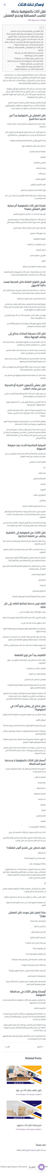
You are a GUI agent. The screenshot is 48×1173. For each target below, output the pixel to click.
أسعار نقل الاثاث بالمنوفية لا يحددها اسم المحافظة (25, 61)
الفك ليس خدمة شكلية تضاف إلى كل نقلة (28, 52)
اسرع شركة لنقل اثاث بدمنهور (29, 1125)
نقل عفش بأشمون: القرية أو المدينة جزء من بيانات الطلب (23, 42)
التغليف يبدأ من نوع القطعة (33, 55)
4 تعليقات (38, 1129)
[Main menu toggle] (4, 4)
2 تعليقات (38, 1094)
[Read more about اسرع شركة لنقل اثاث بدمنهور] (24, 1110)
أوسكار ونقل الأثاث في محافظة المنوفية (29, 69)
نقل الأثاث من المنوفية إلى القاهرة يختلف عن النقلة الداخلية (25, 48)
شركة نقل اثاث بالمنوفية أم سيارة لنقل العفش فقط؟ (24, 34)
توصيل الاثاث (30, 1094)
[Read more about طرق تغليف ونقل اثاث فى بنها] (24, 1075)
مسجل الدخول (31, 1150)
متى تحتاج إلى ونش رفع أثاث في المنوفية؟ (28, 58)
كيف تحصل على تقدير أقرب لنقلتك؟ (31, 63)
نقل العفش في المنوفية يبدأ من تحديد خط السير (27, 31)
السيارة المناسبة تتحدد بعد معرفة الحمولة (28, 44)
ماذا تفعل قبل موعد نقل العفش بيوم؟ (29, 66)
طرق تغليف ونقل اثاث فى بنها (28, 1090)
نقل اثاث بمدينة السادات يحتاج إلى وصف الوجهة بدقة (25, 39)
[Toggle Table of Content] (40, 28)
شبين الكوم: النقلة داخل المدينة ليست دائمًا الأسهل (25, 36)
